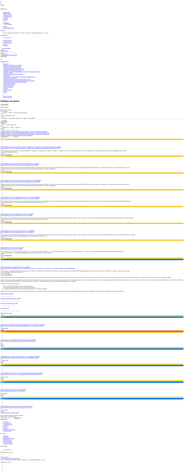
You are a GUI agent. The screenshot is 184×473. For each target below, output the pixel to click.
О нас (4, 20)
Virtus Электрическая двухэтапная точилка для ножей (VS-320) (16, 407)
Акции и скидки (7, 14)
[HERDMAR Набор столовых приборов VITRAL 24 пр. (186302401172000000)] (20, 356)
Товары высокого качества (7, 293)
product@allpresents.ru (8, 28)
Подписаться (17, 418)
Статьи (5, 92)
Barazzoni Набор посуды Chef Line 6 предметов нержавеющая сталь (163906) (19, 165)
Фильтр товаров (4, 104)
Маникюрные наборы (8, 438)
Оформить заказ (4, 61)
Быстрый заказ (8, 154)
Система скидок (7, 15)
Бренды (5, 91)
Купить (2, 154)
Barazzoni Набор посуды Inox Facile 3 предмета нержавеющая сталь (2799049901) (20, 181)
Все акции (6, 421)
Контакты (5, 19)
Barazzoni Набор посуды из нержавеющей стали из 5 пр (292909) (16, 215)
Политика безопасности (9, 429)
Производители (7, 431)
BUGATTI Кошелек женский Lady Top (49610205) (13, 391)
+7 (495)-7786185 (7, 24)
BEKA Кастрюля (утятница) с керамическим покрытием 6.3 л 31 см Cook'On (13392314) (22, 326)
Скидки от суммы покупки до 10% (9, 303)
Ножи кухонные (7, 442)
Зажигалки (6, 437)
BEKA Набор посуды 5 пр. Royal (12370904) (11, 249)
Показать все (4, 121)
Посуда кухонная (7, 96)
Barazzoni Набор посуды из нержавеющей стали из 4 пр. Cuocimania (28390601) (20, 198)
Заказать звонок (13, 55)
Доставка (5, 18)
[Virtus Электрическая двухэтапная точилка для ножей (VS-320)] (17, 406)
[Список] (1, 138)
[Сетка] (2, 138)
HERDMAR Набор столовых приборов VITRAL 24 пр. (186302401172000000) (20, 357)
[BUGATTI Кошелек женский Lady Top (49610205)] (13, 389)
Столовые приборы (8, 443)
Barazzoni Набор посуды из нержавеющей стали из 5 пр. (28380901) (17, 232)
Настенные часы (7, 439)
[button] (3, 30)
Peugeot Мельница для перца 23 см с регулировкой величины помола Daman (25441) (21, 374)
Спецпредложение (8, 87)
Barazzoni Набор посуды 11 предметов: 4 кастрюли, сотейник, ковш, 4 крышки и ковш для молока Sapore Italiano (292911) (30, 148)
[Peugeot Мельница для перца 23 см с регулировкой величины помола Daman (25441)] (22, 373)
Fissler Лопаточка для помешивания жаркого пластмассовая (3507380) (18, 341)
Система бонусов (7, 16)
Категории (6, 64)
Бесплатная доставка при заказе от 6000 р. (11, 298)
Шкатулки (5, 435)
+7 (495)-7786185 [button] (5, 458)
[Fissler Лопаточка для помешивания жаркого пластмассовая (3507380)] (18, 340)
